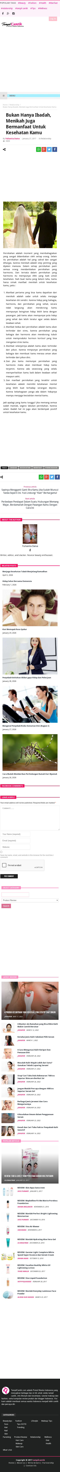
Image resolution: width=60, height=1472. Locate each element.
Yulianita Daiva (12, 138)
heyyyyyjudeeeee (24, 1282)
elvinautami (9, 1180)
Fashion (33, 3)
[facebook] (54, 149)
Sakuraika (22, 1230)
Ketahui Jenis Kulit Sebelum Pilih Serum (35, 1037)
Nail (6, 1430)
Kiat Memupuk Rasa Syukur (14, 629)
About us (21, 1463)
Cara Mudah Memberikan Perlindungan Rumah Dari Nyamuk (29, 774)
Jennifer (8, 1016)
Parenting (7, 1437)
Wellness (43, 8)
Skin (6, 1434)
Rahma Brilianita (25, 1207)
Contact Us (31, 1466)
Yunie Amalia (23, 1271)
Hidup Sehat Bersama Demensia (17, 581)
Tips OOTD (21, 1424)
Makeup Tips (46, 1421)
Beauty (22, 3)
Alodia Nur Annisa (25, 1297)
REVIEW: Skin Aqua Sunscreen (31, 1188)
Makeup (19, 1443)
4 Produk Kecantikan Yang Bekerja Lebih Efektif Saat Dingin (30, 1012)
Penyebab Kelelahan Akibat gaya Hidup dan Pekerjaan (27, 678)
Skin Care (19, 1447)
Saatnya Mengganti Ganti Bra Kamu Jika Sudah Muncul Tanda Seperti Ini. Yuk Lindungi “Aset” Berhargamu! (30, 490)
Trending (20, 1427)
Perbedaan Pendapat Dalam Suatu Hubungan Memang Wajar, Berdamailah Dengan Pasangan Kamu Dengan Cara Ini (30, 503)
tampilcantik (38, 1460)
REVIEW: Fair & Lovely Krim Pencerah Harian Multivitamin (28, 1176)
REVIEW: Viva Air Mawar (28, 1226)
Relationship (14, 105)
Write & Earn (34, 1463)
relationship (7, 8)
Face (6, 1424)
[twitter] (49, 149)
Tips (34, 8)
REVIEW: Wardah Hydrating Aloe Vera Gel (36, 1239)
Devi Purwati (23, 1191)
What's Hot (7, 1450)
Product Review (20, 1437)
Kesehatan (25, 468)
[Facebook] (2, 14)
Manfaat (54, 3)
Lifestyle (34, 1421)
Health (43, 3)
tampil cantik (22, 8)
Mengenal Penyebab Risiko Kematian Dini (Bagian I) (25, 726)
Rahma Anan (23, 1258)
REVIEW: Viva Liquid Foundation (32, 1278)
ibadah (13, 468)
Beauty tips (7, 1421)
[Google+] (8, 14)
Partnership (48, 1463)
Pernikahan (51, 468)
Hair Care (19, 1440)
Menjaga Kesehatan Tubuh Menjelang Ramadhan (24, 572)
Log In (53, 19)
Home (5, 105)
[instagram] (13, 14)
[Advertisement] (30, 59)
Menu (12, 95)
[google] (44, 149)
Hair (6, 1427)
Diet (47, 1440)
